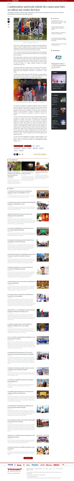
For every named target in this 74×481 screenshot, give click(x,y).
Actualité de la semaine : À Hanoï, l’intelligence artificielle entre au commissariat (55, 100)
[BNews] (24, 465)
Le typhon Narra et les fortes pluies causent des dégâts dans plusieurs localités (57, 28)
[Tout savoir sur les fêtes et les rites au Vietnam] (28, 166)
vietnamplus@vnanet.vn (33, 476)
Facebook (9, 19)
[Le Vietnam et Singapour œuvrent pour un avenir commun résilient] (59, 78)
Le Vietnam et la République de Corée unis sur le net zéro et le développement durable (20, 229)
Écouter (55, 104)
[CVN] (42, 465)
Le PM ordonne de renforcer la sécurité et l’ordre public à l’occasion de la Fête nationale (21, 420)
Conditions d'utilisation (38, 468)
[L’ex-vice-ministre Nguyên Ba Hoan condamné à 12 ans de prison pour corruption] (43, 340)
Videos (55, 72)
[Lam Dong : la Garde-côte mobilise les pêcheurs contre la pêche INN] (43, 450)
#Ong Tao (29, 148)
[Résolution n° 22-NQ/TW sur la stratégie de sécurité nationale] (58, 57)
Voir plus (11, 188)
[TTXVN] (10, 465)
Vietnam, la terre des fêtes (41, 172)
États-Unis (21, 150)
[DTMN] (49, 465)
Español (58, 0)
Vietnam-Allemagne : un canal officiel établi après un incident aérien (58, 33)
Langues (50, 468)
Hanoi (16, 150)
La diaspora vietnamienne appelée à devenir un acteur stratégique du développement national (21, 368)
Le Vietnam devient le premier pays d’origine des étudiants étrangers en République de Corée (20, 191)
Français (54, 0)
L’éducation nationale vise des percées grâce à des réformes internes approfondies (20, 214)
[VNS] (35, 465)
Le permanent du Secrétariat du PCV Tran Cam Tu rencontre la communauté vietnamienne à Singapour (21, 353)
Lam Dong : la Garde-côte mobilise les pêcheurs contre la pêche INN (21, 448)
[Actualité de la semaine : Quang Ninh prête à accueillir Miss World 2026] (63, 122)
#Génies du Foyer (17, 148)
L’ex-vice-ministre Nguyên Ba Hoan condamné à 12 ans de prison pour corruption (21, 337)
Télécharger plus (28, 458)
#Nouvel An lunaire (28, 145)
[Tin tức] (19, 465)
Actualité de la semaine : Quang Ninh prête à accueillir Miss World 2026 (56, 123)
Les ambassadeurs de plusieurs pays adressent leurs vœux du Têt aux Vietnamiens (14, 174)
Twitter (9, 22)
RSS (44, 468)
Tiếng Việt (48, 0)
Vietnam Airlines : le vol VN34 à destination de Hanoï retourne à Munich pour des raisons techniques (58, 22)
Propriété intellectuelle (30, 468)
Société (9, 3)
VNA (54, 468)
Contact (32, 469)
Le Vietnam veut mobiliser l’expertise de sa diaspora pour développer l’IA (20, 380)
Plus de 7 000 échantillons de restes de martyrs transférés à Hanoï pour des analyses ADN (21, 310)
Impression (9, 24)
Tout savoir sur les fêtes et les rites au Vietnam (27, 172)
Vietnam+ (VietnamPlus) (15, 1)
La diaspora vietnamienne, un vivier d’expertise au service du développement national (20, 268)
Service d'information (59, 468)
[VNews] (15, 465)
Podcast (56, 95)
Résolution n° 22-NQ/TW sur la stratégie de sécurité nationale (58, 65)
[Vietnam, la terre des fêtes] (42, 166)
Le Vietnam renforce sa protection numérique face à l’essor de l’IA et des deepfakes (20, 295)
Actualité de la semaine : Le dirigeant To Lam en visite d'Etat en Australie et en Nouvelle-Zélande (56, 111)
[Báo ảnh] (56, 465)
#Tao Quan (41, 148)
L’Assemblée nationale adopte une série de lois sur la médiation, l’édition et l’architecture (20, 392)
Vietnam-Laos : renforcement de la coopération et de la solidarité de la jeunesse (21, 436)
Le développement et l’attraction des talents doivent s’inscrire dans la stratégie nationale (20, 406)
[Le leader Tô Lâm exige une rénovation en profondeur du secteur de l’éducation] (43, 285)
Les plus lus (56, 18)
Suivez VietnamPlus (37, 154)
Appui (47, 468)
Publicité (28, 469)
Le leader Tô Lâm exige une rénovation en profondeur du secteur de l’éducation (22, 282)
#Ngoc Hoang (35, 148)
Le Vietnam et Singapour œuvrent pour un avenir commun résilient (58, 86)
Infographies (56, 50)
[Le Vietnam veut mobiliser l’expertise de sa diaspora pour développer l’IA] (43, 383)
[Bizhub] (28, 465)
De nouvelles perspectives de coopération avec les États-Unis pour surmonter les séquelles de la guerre (22, 255)
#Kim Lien (37, 145)
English (51, 0)
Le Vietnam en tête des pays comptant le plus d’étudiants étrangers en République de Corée (22, 203)
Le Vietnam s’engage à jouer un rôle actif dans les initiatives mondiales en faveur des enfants (20, 324)
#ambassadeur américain (18, 145)
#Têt (33, 145)
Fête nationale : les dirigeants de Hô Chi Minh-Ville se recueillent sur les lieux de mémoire (21, 240)
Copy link (9, 27)
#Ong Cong (24, 148)
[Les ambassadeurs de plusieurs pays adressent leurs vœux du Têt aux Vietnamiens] (14, 166)
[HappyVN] (63, 465)
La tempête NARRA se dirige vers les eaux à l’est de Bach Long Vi (58, 44)
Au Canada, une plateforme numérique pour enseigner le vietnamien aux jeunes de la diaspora (58, 39)
